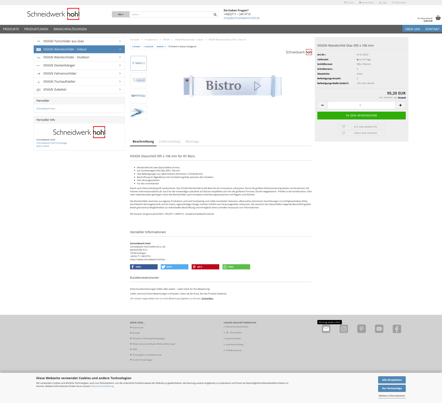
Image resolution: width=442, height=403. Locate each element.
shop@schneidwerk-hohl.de (242, 18)
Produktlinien (36, 29)
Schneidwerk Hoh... (46, 108)
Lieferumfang (169, 141)
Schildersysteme (234, 350)
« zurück (148, 46)
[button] (366, 2)
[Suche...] (215, 14)
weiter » (161, 46)
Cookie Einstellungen (143, 359)
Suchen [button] (350, 2)
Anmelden (207, 298)
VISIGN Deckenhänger (58, 65)
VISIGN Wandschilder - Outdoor (65, 57)
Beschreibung (143, 141)
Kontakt (432, 29)
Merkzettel (400, 2)
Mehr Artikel (42, 146)
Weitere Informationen (392, 395)
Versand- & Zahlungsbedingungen (149, 338)
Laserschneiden (233, 338)
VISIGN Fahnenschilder (59, 73)
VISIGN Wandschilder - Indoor (64, 49)
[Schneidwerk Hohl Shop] (53, 13)
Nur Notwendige (392, 388)
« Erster (136, 46)
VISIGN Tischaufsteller (58, 81)
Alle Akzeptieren (392, 379)
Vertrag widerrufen (329, 322)
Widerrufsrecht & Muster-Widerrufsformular (154, 343)
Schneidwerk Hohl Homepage (51, 142)
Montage (192, 141)
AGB (135, 349)
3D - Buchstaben (234, 332)
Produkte (11, 29)
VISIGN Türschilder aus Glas (63, 41)
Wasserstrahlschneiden (237, 326)
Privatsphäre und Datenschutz (147, 354)
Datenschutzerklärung (102, 386)
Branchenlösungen (70, 29)
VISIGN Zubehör (54, 89)
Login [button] (384, 2)
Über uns (412, 29)
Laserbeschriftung (234, 344)
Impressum (138, 327)
